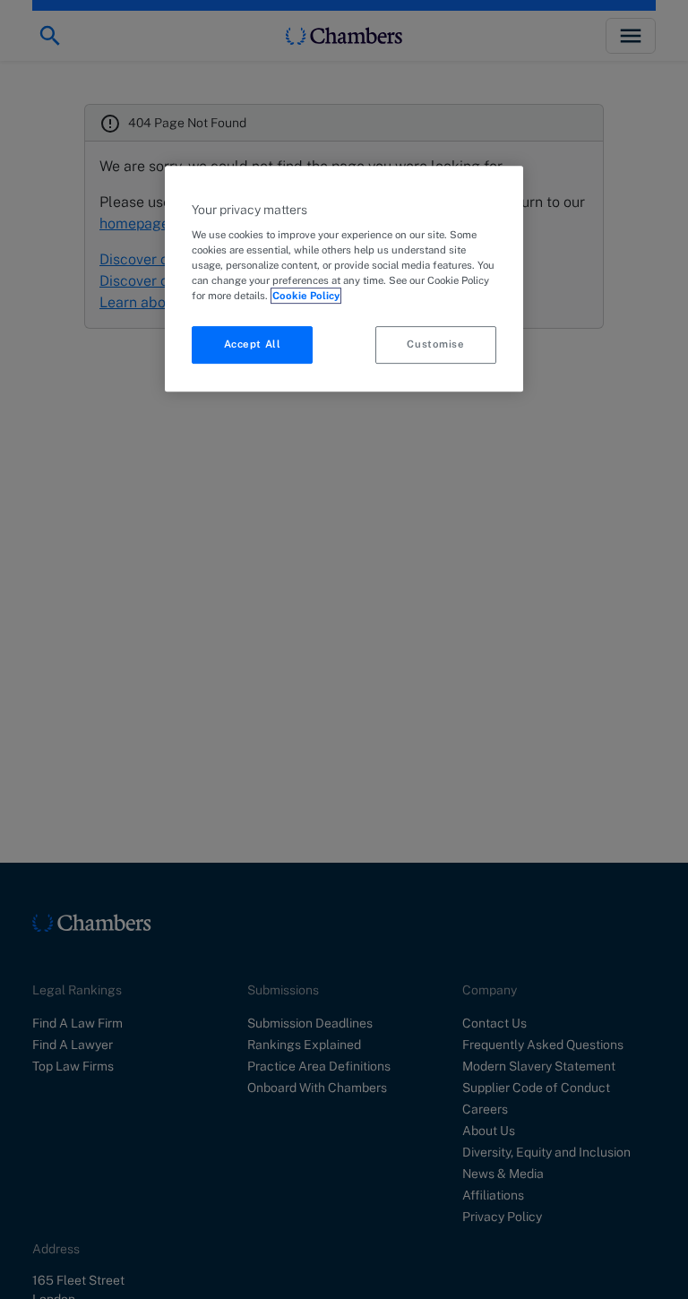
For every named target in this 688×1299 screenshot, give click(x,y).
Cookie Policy (306, 295)
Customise (435, 345)
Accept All (252, 345)
